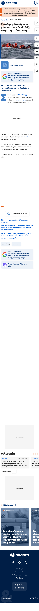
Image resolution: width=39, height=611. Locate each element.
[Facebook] (37, 38)
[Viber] (37, 58)
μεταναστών (20, 100)
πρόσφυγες (16, 244)
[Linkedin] (37, 51)
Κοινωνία (4, 20)
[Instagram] (19, 562)
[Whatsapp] (37, 64)
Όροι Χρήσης (19, 569)
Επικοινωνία (19, 572)
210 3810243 (19, 588)
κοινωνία (9, 505)
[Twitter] (37, 45)
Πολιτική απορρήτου (19, 575)
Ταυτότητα (19, 578)
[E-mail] (37, 71)
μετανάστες (5, 244)
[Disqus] (19, 300)
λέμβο (26, 137)
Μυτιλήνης (22, 95)
